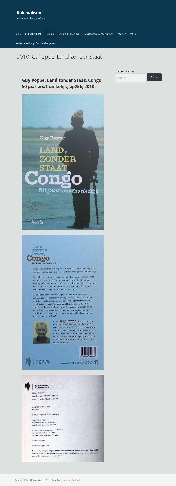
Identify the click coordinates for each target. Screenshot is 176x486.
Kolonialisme (29, 12)
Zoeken (154, 77)
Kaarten (122, 33)
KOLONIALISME (33, 33)
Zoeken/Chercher (125, 71)
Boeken (50, 33)
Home (18, 33)
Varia (133, 33)
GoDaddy (76, 480)
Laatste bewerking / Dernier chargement (36, 43)
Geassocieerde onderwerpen (98, 33)
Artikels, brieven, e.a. (68, 33)
